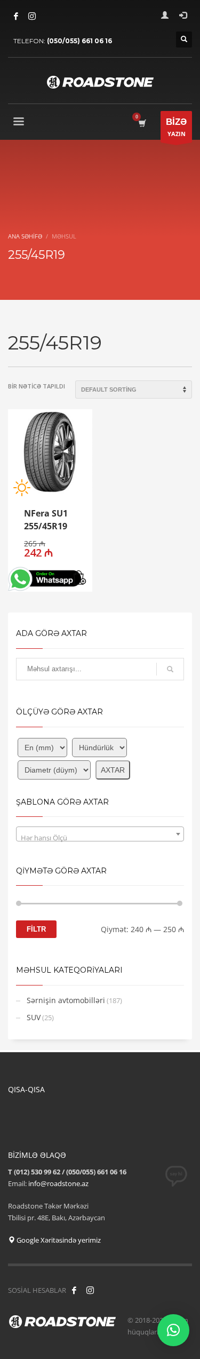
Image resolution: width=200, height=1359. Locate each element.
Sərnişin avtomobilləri (66, 1000)
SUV (34, 1017)
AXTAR (113, 770)
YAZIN (176, 127)
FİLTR (36, 929)
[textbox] (100, 838)
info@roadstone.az (58, 1183)
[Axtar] (170, 669)
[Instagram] (32, 16)
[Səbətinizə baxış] (141, 123)
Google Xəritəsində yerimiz (58, 1240)
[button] (80, 578)
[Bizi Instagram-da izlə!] (90, 1290)
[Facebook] (16, 16)
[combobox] (100, 833)
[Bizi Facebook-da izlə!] (74, 1290)
